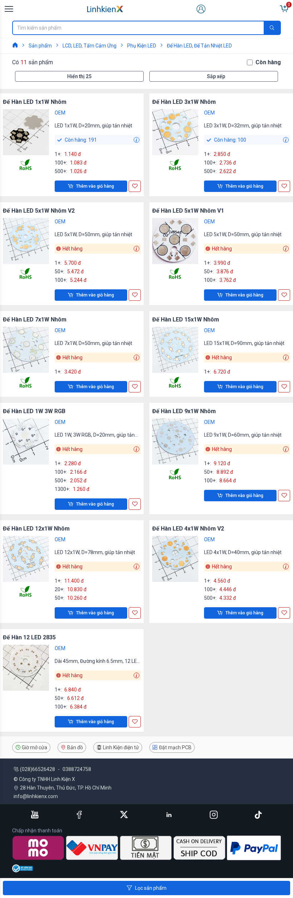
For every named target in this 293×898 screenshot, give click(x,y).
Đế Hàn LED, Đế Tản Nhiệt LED (199, 46)
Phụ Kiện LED (141, 46)
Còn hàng (268, 62)
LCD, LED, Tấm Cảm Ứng (89, 46)
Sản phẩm (40, 46)
